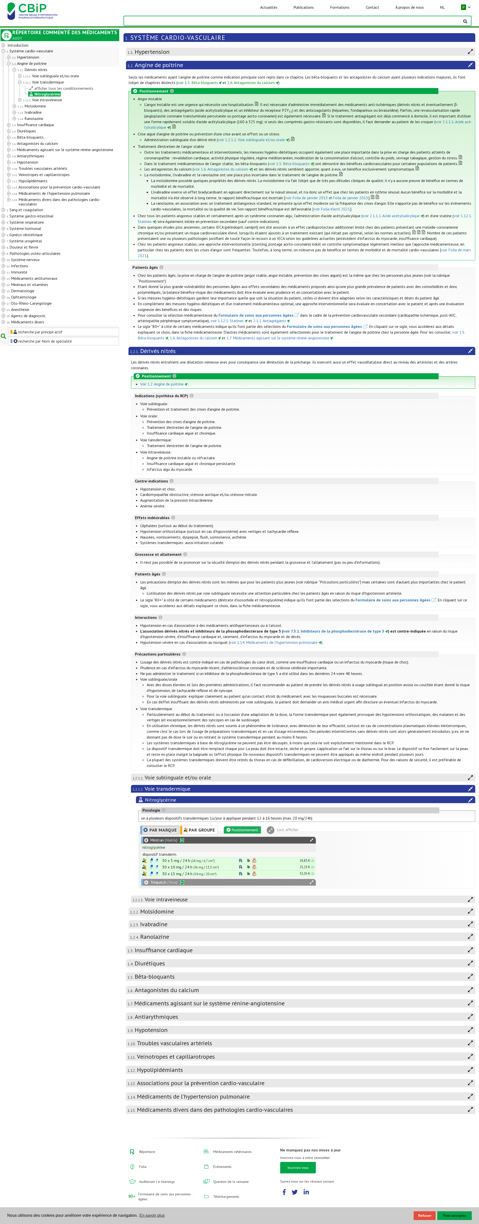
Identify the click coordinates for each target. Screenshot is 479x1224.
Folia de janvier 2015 (350, 197)
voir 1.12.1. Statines (227, 320)
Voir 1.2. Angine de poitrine (162, 383)
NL (442, 7)
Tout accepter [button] (454, 1216)
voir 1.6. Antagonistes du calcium (221, 169)
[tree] (55, 183)
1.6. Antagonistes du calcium (251, 82)
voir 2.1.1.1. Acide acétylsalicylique (391, 215)
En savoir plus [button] (152, 1215)
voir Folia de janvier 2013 (306, 197)
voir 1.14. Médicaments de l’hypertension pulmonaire (274, 642)
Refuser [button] (424, 1216)
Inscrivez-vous (298, 1167)
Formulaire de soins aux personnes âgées (256, 315)
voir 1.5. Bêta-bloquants (197, 82)
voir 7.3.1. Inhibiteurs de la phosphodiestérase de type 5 (333, 631)
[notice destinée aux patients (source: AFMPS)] (157, 860)
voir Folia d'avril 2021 (332, 208)
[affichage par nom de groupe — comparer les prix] (144, 860)
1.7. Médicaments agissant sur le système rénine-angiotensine (278, 337)
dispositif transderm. (159, 854)
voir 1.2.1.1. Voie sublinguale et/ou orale (251, 139)
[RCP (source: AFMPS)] (151, 860)
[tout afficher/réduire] (311, 840)
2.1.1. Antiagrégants (269, 320)
